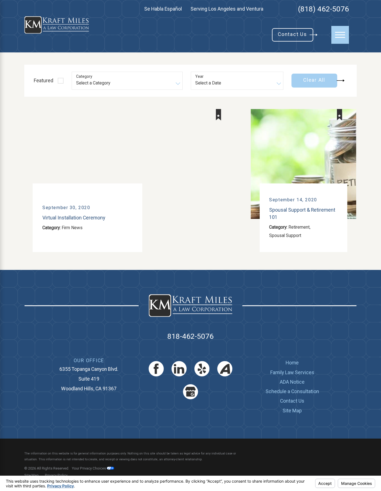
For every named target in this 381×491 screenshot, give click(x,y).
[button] (340, 34)
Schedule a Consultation (292, 391)
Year (199, 76)
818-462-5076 (190, 336)
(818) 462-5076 (323, 9)
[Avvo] (224, 368)
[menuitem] (292, 362)
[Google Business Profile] (190, 391)
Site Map (292, 410)
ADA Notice (292, 382)
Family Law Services (292, 372)
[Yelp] (201, 368)
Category (84, 76)
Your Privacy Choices (89, 468)
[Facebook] (156, 368)
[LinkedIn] (179, 368)
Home (292, 363)
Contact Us (292, 401)
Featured (43, 80)
